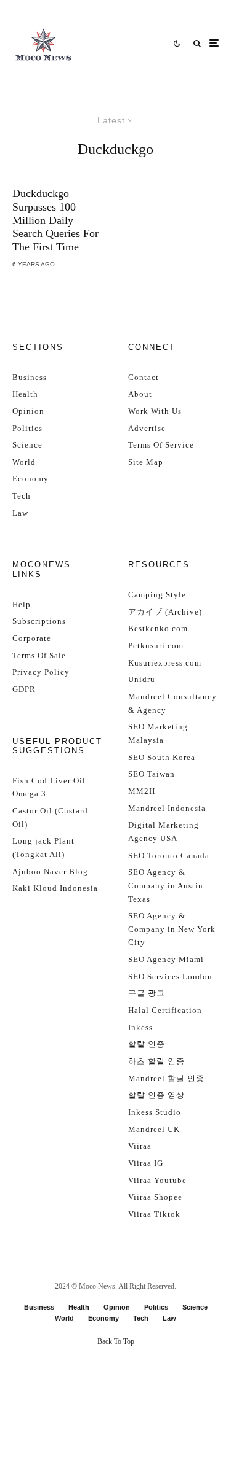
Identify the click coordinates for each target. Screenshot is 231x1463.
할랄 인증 (146, 1044)
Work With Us (155, 411)
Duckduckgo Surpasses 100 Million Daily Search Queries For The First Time (55, 219)
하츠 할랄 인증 (156, 1061)
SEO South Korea (161, 757)
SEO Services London (170, 976)
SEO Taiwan (151, 773)
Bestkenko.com (158, 628)
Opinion (28, 411)
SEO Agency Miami (166, 959)
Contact (143, 377)
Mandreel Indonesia (167, 808)
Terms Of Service (161, 444)
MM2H (141, 791)
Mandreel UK (154, 1129)
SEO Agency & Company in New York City (172, 929)
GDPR (24, 689)
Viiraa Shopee (155, 1196)
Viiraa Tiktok (154, 1214)
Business (29, 377)
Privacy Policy (41, 672)
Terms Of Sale (39, 655)
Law (20, 513)
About (140, 393)
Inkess (140, 1027)
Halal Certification (165, 1010)
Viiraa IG (145, 1163)
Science (27, 444)
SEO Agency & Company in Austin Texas (165, 885)
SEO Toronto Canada (168, 855)
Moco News (97, 1286)
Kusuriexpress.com (164, 662)
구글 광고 (146, 993)
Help (21, 604)
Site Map (145, 462)
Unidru (141, 679)
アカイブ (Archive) (165, 611)
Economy (30, 478)
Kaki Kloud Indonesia (55, 888)
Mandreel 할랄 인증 (166, 1078)
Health (25, 393)
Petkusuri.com (156, 645)
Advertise (147, 428)
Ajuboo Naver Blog (50, 871)
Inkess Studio (154, 1112)
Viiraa (140, 1146)
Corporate (31, 638)
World (24, 462)
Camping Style (157, 594)
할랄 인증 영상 (156, 1095)
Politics (27, 428)
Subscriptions (39, 621)
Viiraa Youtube (157, 1180)
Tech (21, 495)
